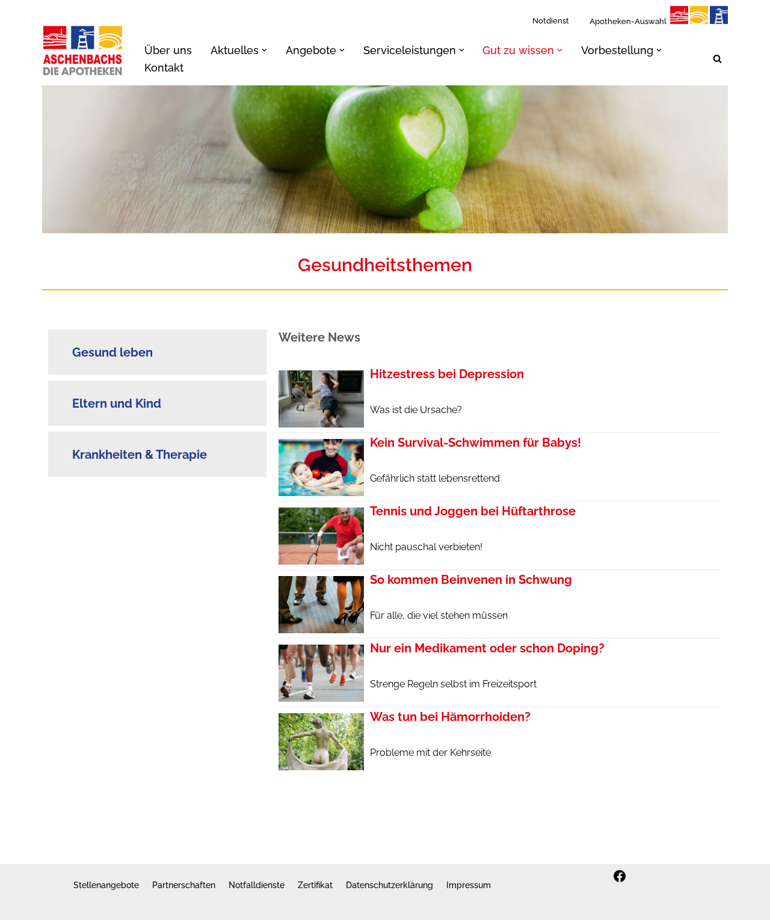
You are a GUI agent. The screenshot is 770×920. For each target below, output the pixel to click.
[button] (264, 50)
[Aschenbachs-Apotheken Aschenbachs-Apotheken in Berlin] (83, 50)
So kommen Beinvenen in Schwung (471, 579)
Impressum (468, 885)
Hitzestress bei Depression (447, 374)
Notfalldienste (257, 885)
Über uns (168, 50)
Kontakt (163, 67)
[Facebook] (619, 876)
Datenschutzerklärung (389, 885)
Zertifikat (315, 885)
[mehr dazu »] (321, 424)
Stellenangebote (106, 885)
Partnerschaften (183, 885)
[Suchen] (717, 58)
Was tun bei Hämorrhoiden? (450, 717)
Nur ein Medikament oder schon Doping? (487, 648)
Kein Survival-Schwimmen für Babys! (475, 442)
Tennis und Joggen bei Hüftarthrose (473, 511)
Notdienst (550, 20)
